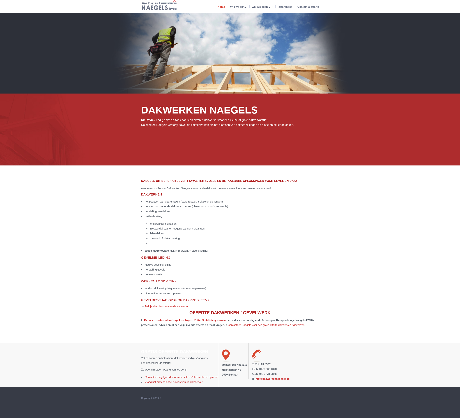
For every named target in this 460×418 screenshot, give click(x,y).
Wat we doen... (261, 6)
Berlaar (148, 320)
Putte (197, 320)
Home (221, 6)
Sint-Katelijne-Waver (214, 320)
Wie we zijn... (238, 6)
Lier (181, 320)
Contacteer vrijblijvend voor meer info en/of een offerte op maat (181, 377)
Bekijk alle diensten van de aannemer (167, 306)
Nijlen (188, 320)
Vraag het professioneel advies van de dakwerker (174, 381)
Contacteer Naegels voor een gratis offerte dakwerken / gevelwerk (266, 324)
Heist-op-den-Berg (166, 320)
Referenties (285, 6)
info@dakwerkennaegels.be (272, 378)
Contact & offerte (308, 6)
